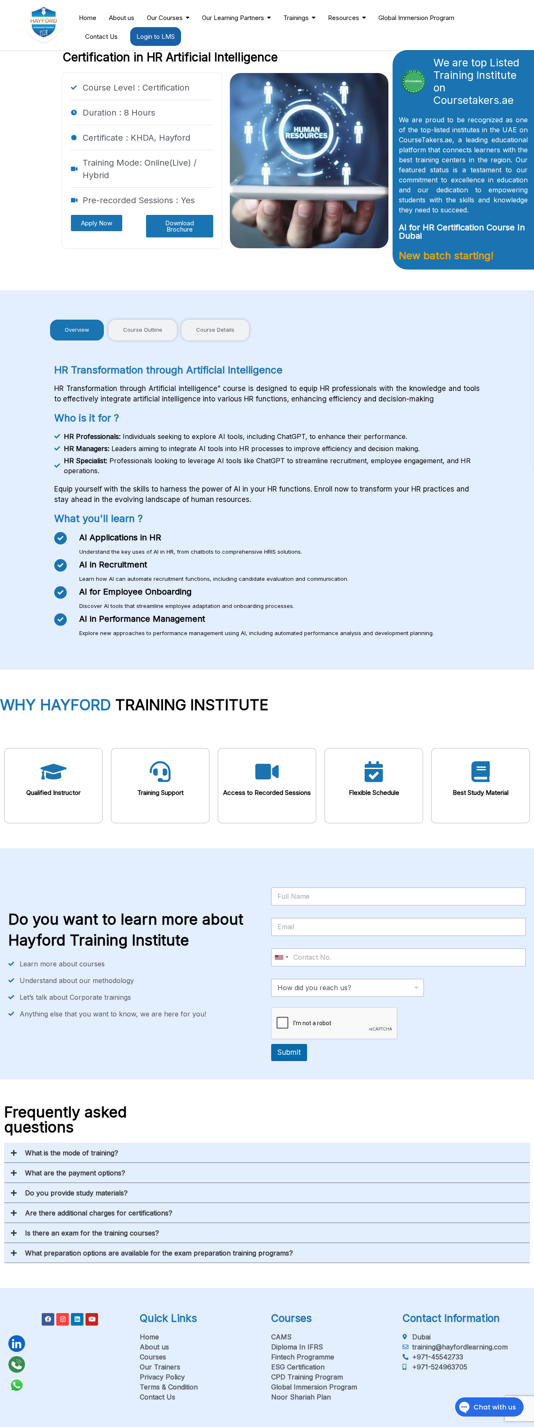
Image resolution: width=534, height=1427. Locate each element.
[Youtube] (92, 1319)
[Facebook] (48, 1319)
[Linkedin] (77, 1319)
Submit (289, 1052)
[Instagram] (62, 1319)
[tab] (77, 330)
